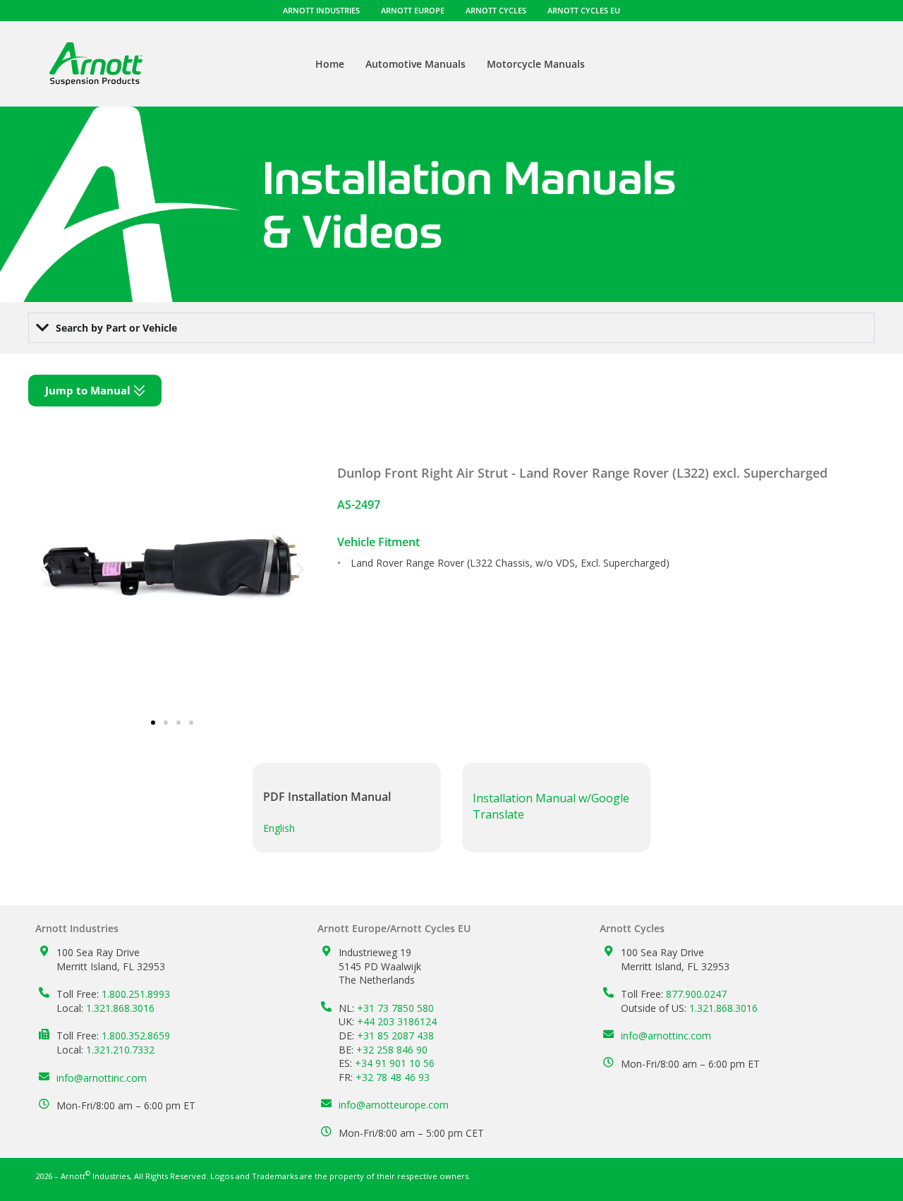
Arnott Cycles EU (583, 10)
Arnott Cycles (496, 10)
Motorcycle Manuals (536, 64)
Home (329, 64)
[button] (44, 569)
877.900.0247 (696, 994)
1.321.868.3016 (120, 1008)
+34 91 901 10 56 (395, 1063)
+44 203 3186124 (397, 1021)
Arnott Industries (321, 10)
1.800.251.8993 (136, 994)
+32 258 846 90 (392, 1049)
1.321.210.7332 (120, 1049)
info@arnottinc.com (101, 1078)
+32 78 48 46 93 (393, 1077)
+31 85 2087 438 (395, 1035)
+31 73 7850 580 (395, 1008)
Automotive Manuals (415, 64)
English (279, 828)
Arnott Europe (412, 10)
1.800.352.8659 (136, 1035)
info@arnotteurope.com (394, 1104)
